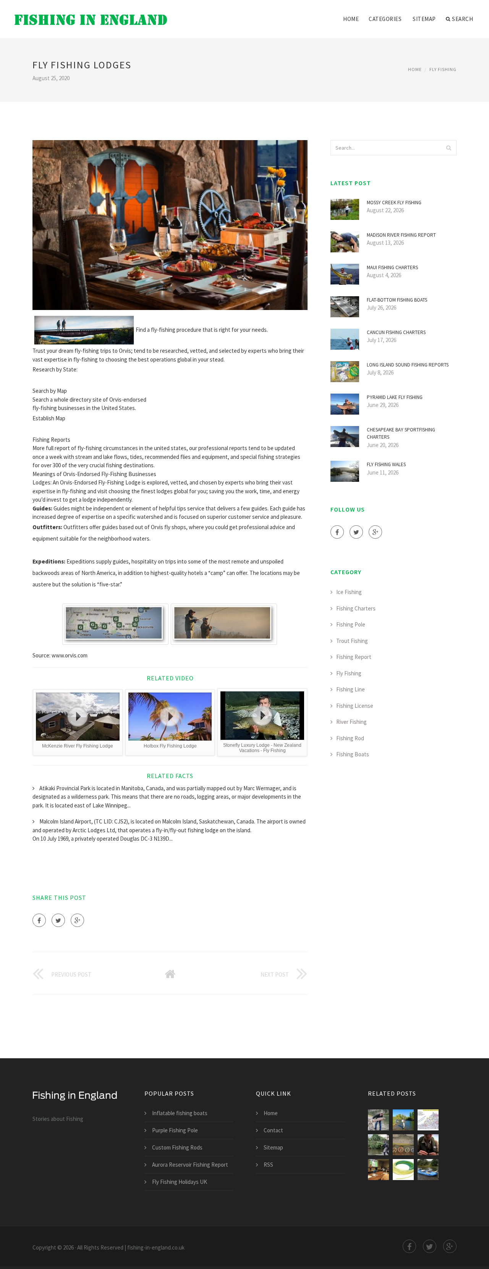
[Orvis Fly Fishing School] (378, 1169)
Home (351, 19)
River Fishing (351, 721)
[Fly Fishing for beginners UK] (428, 1144)
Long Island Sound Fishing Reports (408, 365)
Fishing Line (350, 689)
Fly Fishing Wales (386, 464)
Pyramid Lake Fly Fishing (395, 397)
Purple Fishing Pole (175, 1130)
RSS (268, 1164)
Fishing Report (353, 656)
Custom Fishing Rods (177, 1147)
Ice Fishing (349, 592)
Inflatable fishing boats (179, 1113)
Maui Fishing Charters (392, 267)
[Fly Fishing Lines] (403, 1169)
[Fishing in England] (90, 14)
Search (462, 19)
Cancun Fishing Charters (396, 332)
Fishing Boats (352, 754)
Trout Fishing (352, 640)
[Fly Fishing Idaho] (378, 1119)
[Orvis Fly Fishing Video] (403, 1144)
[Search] (448, 147)
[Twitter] (58, 920)
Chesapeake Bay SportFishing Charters (401, 433)
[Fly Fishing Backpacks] (378, 1144)
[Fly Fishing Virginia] (428, 1119)
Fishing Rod (350, 738)
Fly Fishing (443, 69)
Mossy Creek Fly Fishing (394, 202)
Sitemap (424, 19)
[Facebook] (39, 920)
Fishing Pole (350, 624)
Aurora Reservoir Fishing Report (190, 1164)
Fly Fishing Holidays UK (179, 1181)
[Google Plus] (77, 920)
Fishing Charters (356, 608)
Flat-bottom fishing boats (397, 300)
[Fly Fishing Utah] (403, 1119)
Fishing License (354, 705)
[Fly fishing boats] (428, 1169)
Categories (385, 19)
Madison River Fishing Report (401, 235)
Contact (273, 1130)
